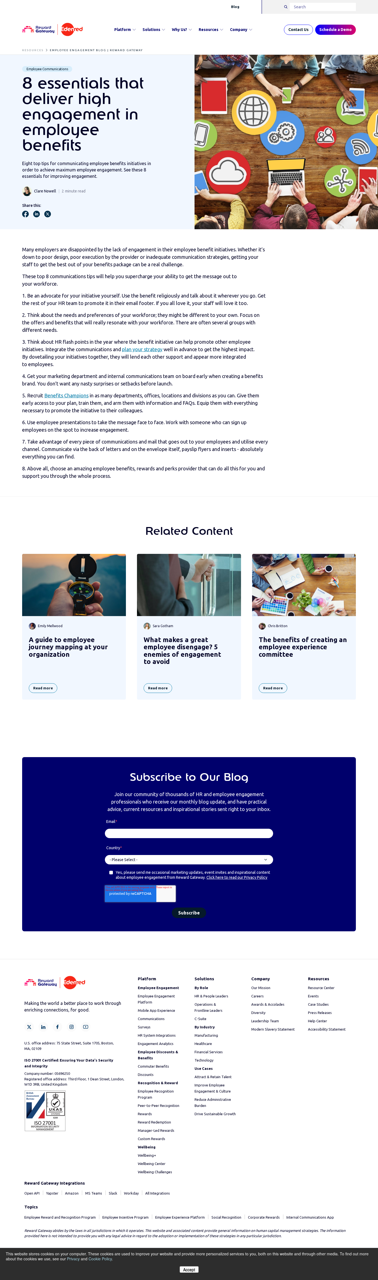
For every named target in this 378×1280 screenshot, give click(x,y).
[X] (29, 1027)
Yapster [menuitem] (52, 1193)
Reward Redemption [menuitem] (154, 1122)
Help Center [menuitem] (317, 1021)
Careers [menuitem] (257, 996)
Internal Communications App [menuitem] (310, 1217)
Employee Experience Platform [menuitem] (180, 1217)
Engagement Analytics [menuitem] (156, 1044)
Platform (122, 29)
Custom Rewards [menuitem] (151, 1139)
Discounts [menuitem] (146, 1074)
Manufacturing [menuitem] (206, 1035)
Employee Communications (47, 69)
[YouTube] (85, 1027)
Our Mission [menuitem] (260, 988)
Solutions (151, 29)
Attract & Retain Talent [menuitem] (213, 1077)
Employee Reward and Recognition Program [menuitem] (60, 1217)
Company (238, 29)
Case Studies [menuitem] (318, 1004)
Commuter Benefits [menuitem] (153, 1066)
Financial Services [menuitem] (209, 1052)
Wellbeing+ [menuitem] (147, 1155)
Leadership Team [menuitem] (265, 1021)
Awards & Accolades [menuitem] (267, 1004)
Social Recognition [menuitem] (226, 1217)
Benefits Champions (66, 395)
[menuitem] (158, 988)
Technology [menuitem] (204, 1060)
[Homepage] (52, 30)
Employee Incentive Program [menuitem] (125, 1217)
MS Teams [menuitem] (93, 1193)
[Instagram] (71, 1027)
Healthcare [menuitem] (203, 1044)
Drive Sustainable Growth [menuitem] (215, 1114)
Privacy (73, 1258)
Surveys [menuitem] (144, 1027)
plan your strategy (142, 349)
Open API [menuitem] (32, 1193)
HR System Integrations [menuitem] (157, 1035)
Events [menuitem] (313, 996)
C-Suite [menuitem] (200, 1019)
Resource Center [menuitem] (321, 988)
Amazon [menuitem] (72, 1193)
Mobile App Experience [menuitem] (156, 1010)
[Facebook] (57, 1027)
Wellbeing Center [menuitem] (151, 1164)
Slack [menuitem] (113, 1193)
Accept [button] (189, 1269)
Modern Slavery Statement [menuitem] (273, 1029)
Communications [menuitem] (151, 1019)
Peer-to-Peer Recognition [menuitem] (158, 1105)
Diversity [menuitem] (258, 1013)
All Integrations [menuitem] (157, 1193)
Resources (208, 29)
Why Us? (179, 29)
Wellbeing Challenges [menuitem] (155, 1172)
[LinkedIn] (43, 1027)
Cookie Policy (100, 1258)
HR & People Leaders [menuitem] (211, 996)
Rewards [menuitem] (145, 1114)
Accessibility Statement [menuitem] (327, 1029)
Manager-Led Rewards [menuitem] (156, 1130)
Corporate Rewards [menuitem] (264, 1217)
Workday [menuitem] (131, 1193)
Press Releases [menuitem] (320, 1013)
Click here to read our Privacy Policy (236, 877)
